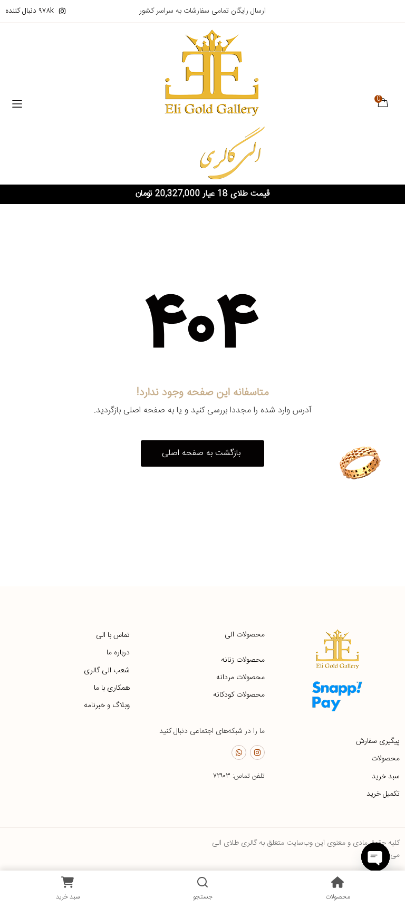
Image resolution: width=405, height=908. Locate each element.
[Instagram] (257, 752)
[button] (202, 453)
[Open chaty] (375, 857)
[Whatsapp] (239, 752)
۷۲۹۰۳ (221, 776)
